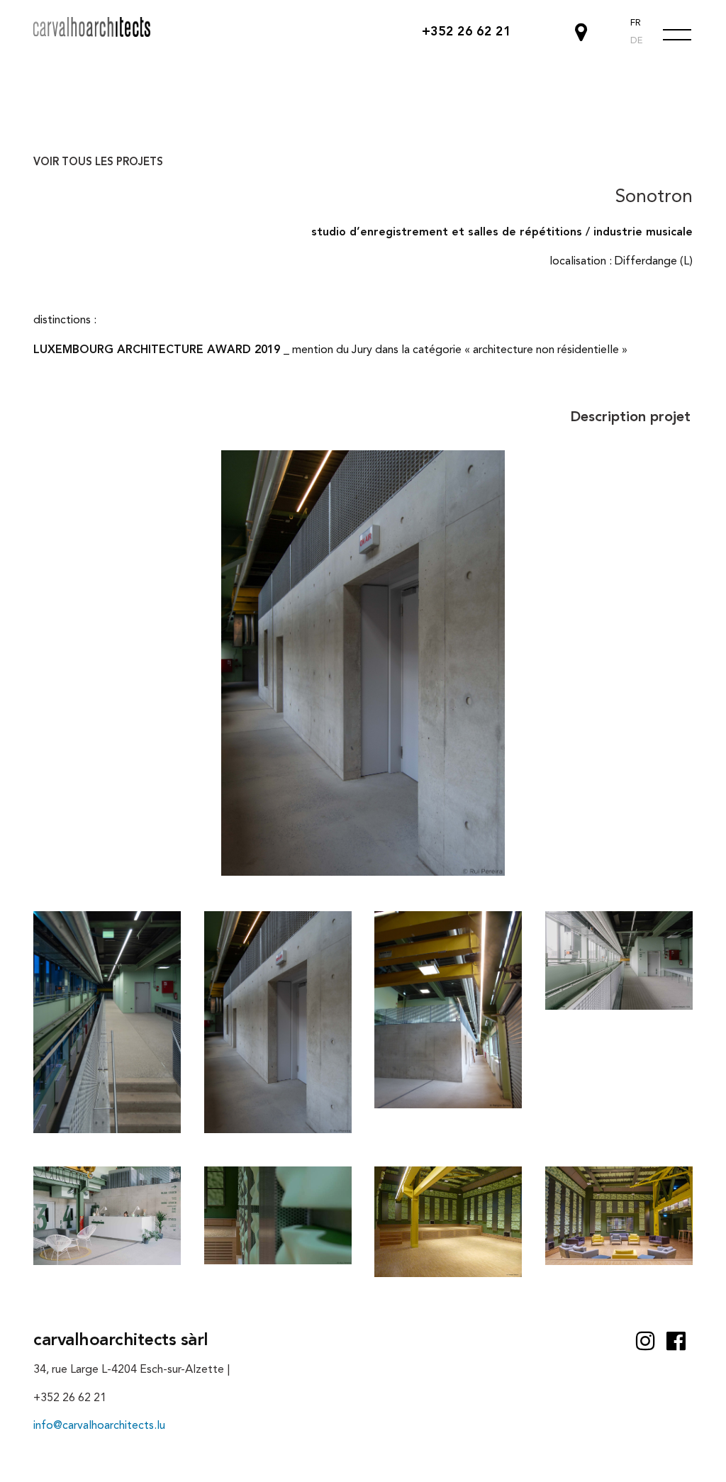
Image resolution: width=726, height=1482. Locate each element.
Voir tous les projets (98, 162)
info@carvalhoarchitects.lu (99, 1426)
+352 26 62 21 (466, 32)
